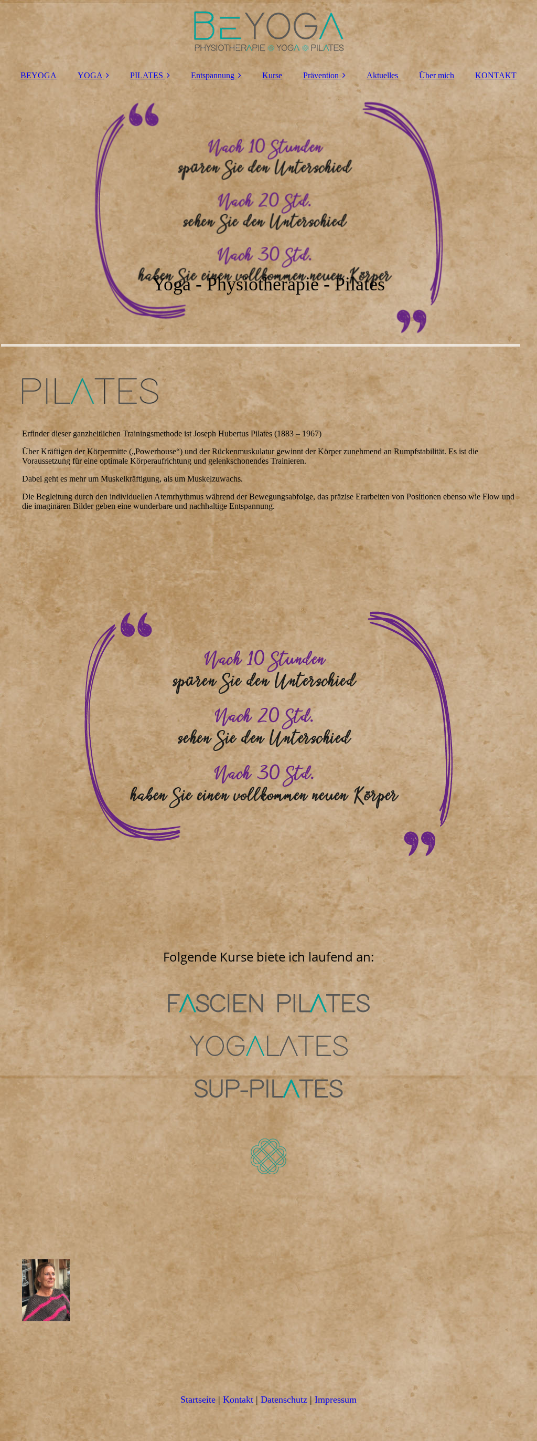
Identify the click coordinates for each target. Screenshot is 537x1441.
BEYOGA (38, 75)
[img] (268, 31)
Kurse (272, 75)
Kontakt (238, 1399)
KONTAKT (496, 75)
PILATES (146, 75)
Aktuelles (382, 75)
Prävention (321, 75)
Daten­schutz (284, 1399)
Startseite (198, 1399)
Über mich (436, 75)
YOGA (90, 75)
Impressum (336, 1399)
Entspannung (212, 75)
